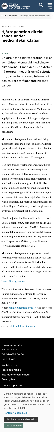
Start (4, 15)
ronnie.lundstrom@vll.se (22, 307)
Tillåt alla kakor (13, 425)
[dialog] (27, 410)
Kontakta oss (9, 365)
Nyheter (13, 15)
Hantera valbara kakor (16, 412)
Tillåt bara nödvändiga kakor (21, 419)
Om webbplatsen (12, 385)
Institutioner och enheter (16, 374)
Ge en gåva (8, 379)
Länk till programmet (13, 281)
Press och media (11, 369)
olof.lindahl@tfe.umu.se (23, 326)
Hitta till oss (8, 358)
